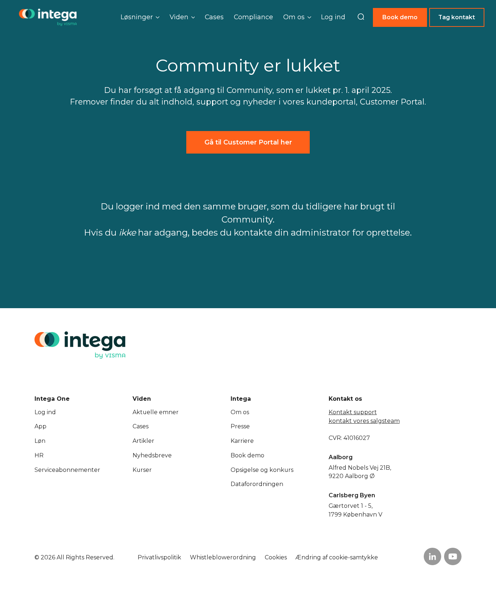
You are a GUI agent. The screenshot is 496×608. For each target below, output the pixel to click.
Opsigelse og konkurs (262, 469)
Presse (240, 426)
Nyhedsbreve (152, 455)
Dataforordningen (257, 484)
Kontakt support (353, 412)
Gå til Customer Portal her (248, 142)
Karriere (242, 440)
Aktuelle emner (156, 412)
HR (39, 455)
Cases (214, 17)
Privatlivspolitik (159, 557)
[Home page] (48, 17)
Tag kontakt (456, 17)
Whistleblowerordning (223, 557)
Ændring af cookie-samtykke (336, 557)
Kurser (142, 469)
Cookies (276, 557)
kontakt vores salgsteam (364, 420)
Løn (39, 440)
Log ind (333, 17)
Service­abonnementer (67, 469)
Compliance (253, 17)
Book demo (400, 17)
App (40, 426)
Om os (240, 412)
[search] (361, 17)
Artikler (143, 440)
